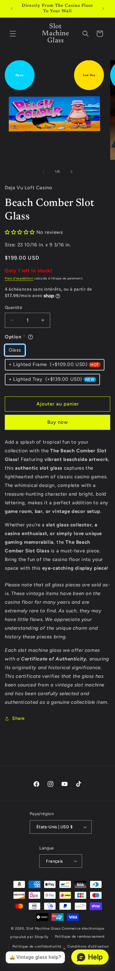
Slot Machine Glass (43, 928)
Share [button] (18, 718)
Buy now (57, 422)
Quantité (13, 307)
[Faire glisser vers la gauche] (43, 172)
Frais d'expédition (19, 278)
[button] (13, 34)
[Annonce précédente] (12, 9)
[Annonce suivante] (103, 9)
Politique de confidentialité (36, 946)
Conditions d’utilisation (88, 946)
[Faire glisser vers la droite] (72, 172)
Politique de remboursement (80, 936)
